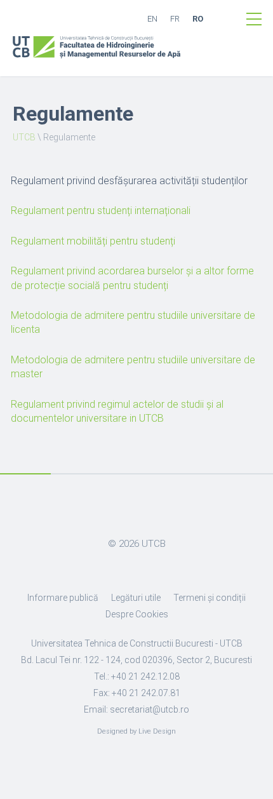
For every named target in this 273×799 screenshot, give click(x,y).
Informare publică (62, 598)
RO (197, 19)
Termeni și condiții (209, 598)
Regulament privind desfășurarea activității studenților (129, 181)
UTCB (24, 137)
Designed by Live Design (136, 731)
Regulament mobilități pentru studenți (93, 241)
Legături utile (136, 598)
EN (152, 19)
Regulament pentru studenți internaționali (100, 211)
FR (175, 19)
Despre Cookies (136, 614)
